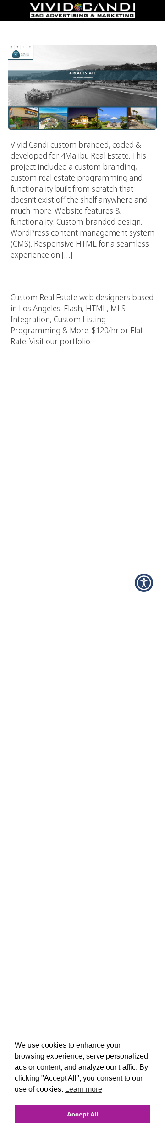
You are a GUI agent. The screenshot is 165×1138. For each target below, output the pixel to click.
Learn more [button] (83, 1089)
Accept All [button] (83, 1114)
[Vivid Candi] (82, 16)
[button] (143, 583)
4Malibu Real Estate (82, 27)
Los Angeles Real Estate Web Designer (82, 264)
